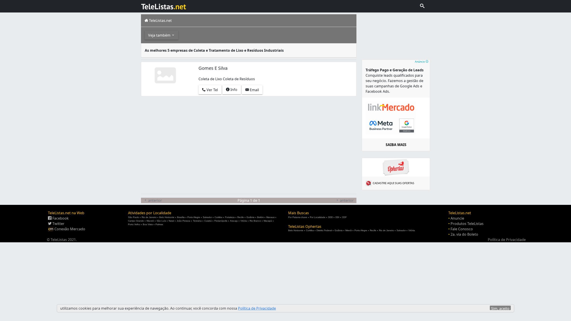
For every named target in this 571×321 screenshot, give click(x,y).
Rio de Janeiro (149, 217)
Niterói (348, 230)
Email (254, 89)
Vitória (243, 221)
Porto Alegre (193, 217)
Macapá (268, 221)
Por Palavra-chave (297, 217)
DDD (330, 217)
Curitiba (218, 217)
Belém (260, 217)
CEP (344, 217)
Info (233, 89)
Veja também (159, 35)
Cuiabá (208, 221)
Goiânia (250, 217)
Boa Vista (148, 224)
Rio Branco (255, 221)
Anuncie (457, 218)
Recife (240, 217)
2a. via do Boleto (464, 234)
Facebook (60, 218)
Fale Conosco (462, 228)
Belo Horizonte (166, 217)
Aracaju (234, 221)
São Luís (161, 221)
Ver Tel (212, 89)
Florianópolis (220, 221)
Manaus (270, 217)
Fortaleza (230, 217)
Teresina (197, 221)
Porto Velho (134, 224)
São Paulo (133, 217)
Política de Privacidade (507, 239)
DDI (337, 217)
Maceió (150, 221)
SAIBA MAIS (396, 144)
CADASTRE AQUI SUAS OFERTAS (393, 183)
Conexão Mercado (69, 228)
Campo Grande (136, 221)
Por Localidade (317, 217)
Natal (171, 221)
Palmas (159, 224)
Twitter (58, 223)
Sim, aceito (500, 308)
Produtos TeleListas (467, 223)
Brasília (181, 217)
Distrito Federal (324, 230)
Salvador (207, 217)
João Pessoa (183, 221)
